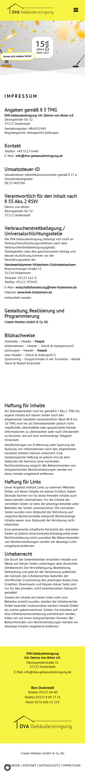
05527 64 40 (48, 692)
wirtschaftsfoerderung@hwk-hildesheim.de (46, 287)
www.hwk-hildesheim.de (34, 292)
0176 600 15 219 (47, 702)
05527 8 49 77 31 (48, 697)
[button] (7, 767)
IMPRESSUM (71, 765)
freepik (40, 341)
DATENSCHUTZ (49, 765)
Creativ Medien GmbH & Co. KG (26, 322)
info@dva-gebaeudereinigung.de (39, 156)
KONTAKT (29, 765)
